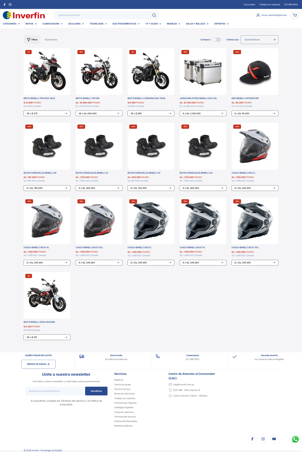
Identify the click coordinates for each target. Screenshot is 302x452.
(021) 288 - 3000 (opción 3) (186, 390)
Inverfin (35, 450)
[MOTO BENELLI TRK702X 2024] (47, 71)
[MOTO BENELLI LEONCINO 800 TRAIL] (151, 71)
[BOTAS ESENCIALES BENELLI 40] (47, 146)
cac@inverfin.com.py (183, 384)
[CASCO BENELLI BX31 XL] (47, 221)
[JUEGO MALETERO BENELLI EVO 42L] (203, 71)
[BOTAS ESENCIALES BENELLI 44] (203, 146)
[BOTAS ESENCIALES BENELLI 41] (99, 146)
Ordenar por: (232, 39)
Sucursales (249, 4)
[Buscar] (154, 15)
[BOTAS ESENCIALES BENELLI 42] (151, 146)
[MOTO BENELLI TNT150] (99, 71)
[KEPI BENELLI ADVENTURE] (255, 71)
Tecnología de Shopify (51, 450)
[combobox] (106, 15)
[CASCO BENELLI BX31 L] (255, 146)
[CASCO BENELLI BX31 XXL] (99, 221)
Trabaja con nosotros (269, 4)
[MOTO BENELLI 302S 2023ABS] (47, 295)
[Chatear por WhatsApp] (295, 439)
